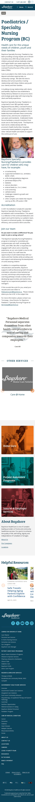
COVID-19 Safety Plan (8, 750)
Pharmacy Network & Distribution (11, 659)
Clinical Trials (5, 661)
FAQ (2, 764)
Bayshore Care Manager (8, 647)
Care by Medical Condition (11, 716)
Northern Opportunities (8, 704)
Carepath (4, 681)
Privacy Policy (16, 772)
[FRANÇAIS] (32, 2)
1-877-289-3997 (21, 2)
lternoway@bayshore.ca (9, 305)
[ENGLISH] (29, 2)
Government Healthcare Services (13, 685)
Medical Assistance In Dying (9, 707)
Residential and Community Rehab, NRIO (13, 678)
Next (32, 391)
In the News (5, 757)
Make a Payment (7, 760)
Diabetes (4, 724)
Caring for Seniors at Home (11, 632)
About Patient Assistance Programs (12, 654)
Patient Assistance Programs (12, 651)
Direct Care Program (7, 668)
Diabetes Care (5, 664)
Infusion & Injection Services (10, 657)
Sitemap (8, 772)
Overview (4, 688)
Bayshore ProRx (6, 666)
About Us (4, 540)
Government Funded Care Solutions (12, 691)
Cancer (3, 719)
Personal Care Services (8, 637)
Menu (20, 7)
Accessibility (17, 774)
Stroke (3, 733)
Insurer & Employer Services (11, 673)
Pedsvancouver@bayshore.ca (11, 292)
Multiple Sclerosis (6, 728)
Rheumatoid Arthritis (7, 731)
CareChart (4, 702)
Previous (2, 391)
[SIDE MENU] (4, 13)
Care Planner (5, 635)
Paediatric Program (7, 711)
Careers (4, 747)
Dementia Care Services (8, 642)
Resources (5, 754)
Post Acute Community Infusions (11, 695)
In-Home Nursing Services (9, 640)
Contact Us (9, 2)
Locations (4, 547)
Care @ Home (18, 394)
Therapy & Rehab (6, 676)
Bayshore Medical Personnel (10, 709)
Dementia (4, 721)
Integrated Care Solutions (9, 693)
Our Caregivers (6, 543)
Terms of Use (25, 772)
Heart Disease (5, 726)
